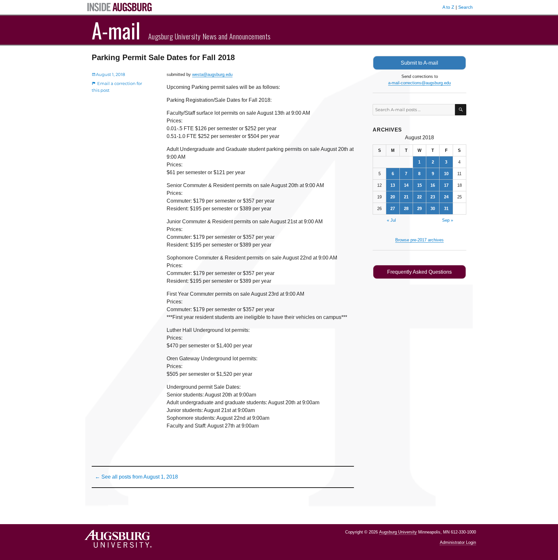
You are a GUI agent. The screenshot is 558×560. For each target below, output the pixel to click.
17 (446, 185)
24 (446, 197)
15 (419, 185)
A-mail (116, 30)
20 (392, 197)
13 (392, 185)
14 (406, 185)
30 (432, 208)
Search (465, 7)
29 (419, 208)
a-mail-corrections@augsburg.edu (419, 82)
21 (406, 197)
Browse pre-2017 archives (419, 240)
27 (392, 208)
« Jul (391, 220)
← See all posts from (136, 477)
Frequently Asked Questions (419, 272)
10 (446, 173)
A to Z (448, 7)
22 (419, 197)
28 (406, 208)
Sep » (447, 220)
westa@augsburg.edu (212, 74)
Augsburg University (398, 532)
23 (432, 197)
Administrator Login (458, 542)
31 (446, 208)
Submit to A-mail (419, 63)
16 (432, 185)
